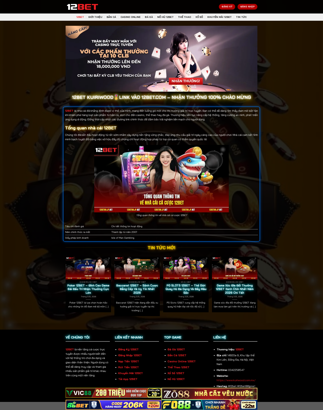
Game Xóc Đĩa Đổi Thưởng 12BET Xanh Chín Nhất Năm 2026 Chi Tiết (235, 289)
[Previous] (65, 287)
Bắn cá (111, 17)
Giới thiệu (95, 17)
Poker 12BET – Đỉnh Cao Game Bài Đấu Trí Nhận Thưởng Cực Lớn (88, 289)
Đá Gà (149, 17)
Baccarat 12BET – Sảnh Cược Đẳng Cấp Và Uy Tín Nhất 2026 (137, 289)
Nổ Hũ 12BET (165, 17)
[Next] (257, 287)
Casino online (131, 17)
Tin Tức (241, 17)
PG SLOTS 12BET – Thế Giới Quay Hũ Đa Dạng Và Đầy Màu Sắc (186, 289)
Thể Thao (184, 17)
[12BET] (82, 6)
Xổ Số (199, 17)
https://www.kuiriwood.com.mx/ (236, 380)
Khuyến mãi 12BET (219, 17)
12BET (80, 17)
